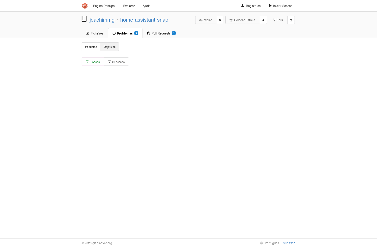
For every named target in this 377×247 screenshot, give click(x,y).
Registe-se (253, 5)
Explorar (129, 5)
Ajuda (147, 5)
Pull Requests (163, 33)
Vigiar (208, 20)
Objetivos (110, 47)
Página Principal (104, 5)
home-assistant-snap (144, 19)
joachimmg (102, 19)
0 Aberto (94, 62)
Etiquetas (91, 47)
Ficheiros (97, 33)
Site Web (289, 243)
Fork (280, 20)
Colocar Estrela (244, 20)
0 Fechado (118, 62)
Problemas (127, 33)
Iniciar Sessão (283, 5)
